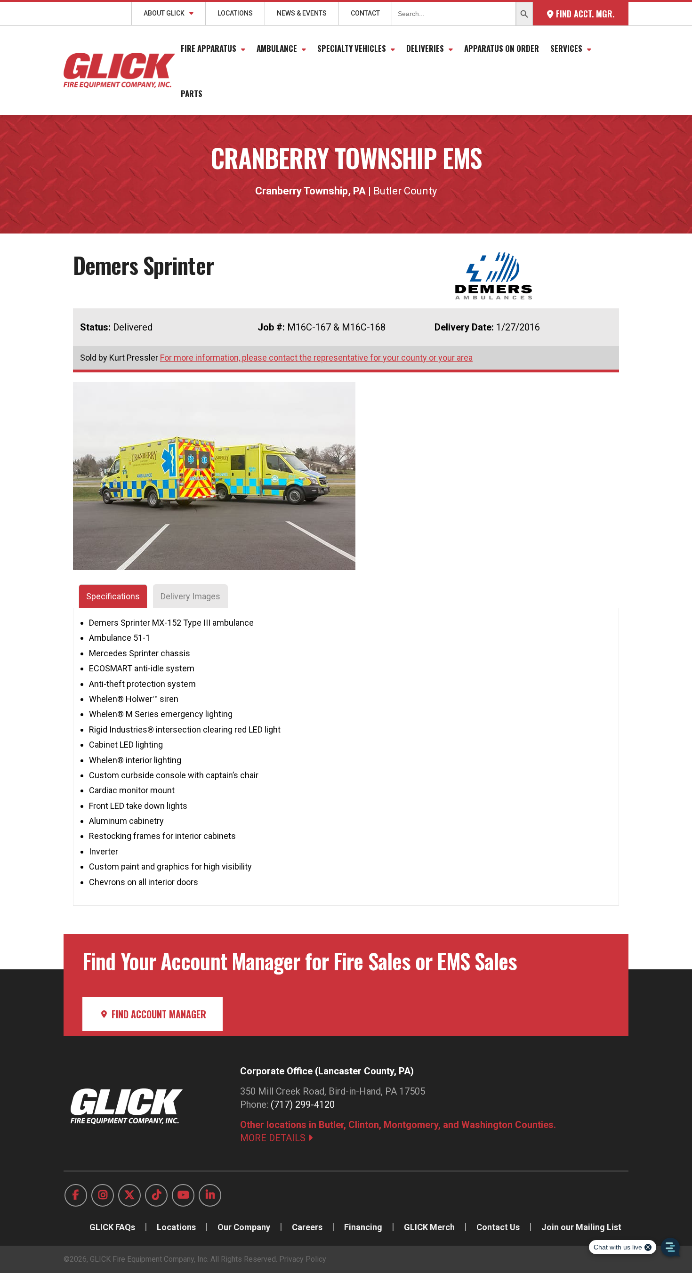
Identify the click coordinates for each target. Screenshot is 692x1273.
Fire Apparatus (208, 48)
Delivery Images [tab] (190, 596)
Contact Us (498, 1227)
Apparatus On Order (501, 48)
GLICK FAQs (112, 1227)
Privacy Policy (302, 1259)
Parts (191, 93)
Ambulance (277, 48)
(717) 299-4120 (303, 1104)
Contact (365, 13)
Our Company (243, 1227)
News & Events (302, 13)
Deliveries (425, 48)
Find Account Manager (157, 1014)
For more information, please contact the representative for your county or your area (316, 358)
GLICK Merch (429, 1227)
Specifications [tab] (113, 596)
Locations (235, 13)
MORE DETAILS (274, 1138)
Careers (307, 1227)
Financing (363, 1227)
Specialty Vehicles (351, 48)
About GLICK (164, 13)
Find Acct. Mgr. (584, 14)
